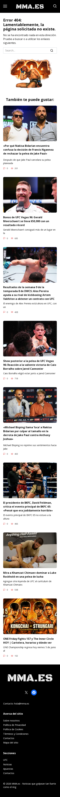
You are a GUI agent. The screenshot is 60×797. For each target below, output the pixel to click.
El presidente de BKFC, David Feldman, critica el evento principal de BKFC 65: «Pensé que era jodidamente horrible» (28, 506)
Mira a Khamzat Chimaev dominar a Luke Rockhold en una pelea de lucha (29, 574)
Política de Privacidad (14, 724)
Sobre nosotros (11, 720)
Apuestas (8, 768)
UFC (5, 759)
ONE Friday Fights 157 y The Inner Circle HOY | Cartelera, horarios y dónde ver (28, 640)
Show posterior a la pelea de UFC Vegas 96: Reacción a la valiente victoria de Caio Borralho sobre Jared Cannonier (29, 365)
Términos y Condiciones (15, 733)
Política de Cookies (13, 729)
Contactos (8, 738)
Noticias (7, 764)
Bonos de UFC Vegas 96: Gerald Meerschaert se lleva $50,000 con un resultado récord (26, 221)
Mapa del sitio (10, 742)
